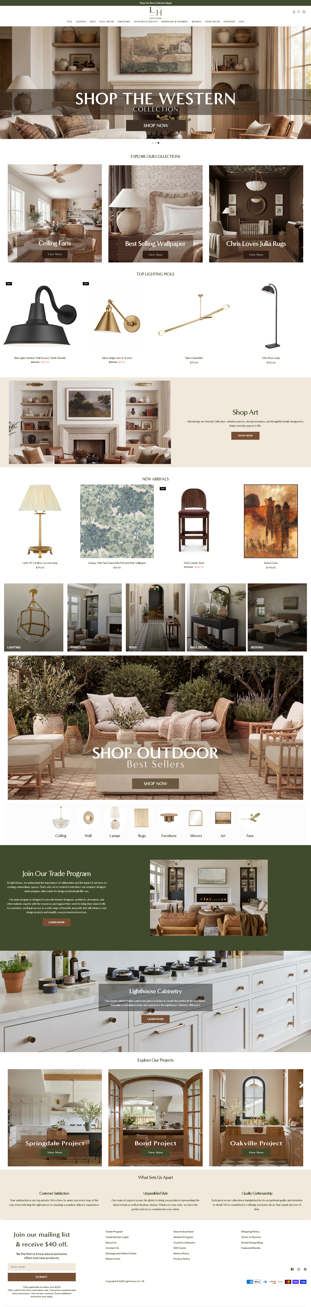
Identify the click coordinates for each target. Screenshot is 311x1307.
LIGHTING (81, 21)
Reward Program (183, 1237)
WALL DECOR (106, 21)
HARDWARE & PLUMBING (174, 21)
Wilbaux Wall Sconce (40, 562)
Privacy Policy (181, 1259)
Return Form (113, 1259)
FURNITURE (124, 21)
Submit (42, 1277)
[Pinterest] (305, 1269)
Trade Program (114, 1231)
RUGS (93, 21)
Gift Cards (179, 1248)
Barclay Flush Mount (117, 358)
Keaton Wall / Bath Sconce (40, 358)
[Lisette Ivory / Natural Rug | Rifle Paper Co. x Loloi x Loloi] (194, 521)
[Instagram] (298, 1269)
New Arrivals (155, 479)
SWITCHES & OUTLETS (146, 21)
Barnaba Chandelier (117, 562)
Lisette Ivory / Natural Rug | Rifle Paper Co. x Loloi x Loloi (194, 562)
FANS (241, 21)
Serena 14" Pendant (271, 358)
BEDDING (197, 21)
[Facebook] (292, 1269)
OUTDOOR (229, 21)
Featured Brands (251, 1248)
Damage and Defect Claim (121, 1253)
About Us (111, 1242)
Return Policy (181, 1253)
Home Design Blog (252, 1242)
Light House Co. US (134, 1281)
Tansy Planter (271, 562)
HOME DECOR (212, 21)
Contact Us (112, 1248)
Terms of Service (251, 1237)
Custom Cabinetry (184, 1242)
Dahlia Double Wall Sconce (194, 358)
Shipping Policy (250, 1231)
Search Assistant (183, 1231)
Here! (169, 3)
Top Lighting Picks (155, 274)
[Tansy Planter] (271, 521)
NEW (69, 21)
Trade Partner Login (117, 1237)
